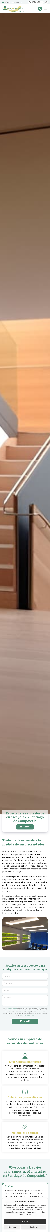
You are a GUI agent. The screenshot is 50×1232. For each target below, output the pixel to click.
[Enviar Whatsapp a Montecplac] (46, 2)
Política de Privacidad (27, 1015)
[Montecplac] (13, 9)
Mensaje (7, 997)
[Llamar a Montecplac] (40, 9)
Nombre (8, 976)
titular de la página (11, 1008)
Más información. (25, 1214)
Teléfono (8, 983)
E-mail (6, 990)
